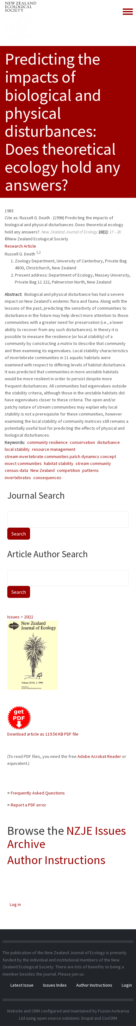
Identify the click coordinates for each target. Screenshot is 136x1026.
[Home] (20, 23)
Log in (15, 904)
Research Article (20, 246)
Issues (13, 617)
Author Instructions (56, 859)
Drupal (87, 1018)
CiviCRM (109, 1018)
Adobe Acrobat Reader (99, 756)
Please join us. (71, 974)
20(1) (28, 617)
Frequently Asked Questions (38, 793)
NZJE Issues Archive (66, 837)
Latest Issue (22, 985)
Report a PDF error (28, 805)
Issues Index (54, 985)
